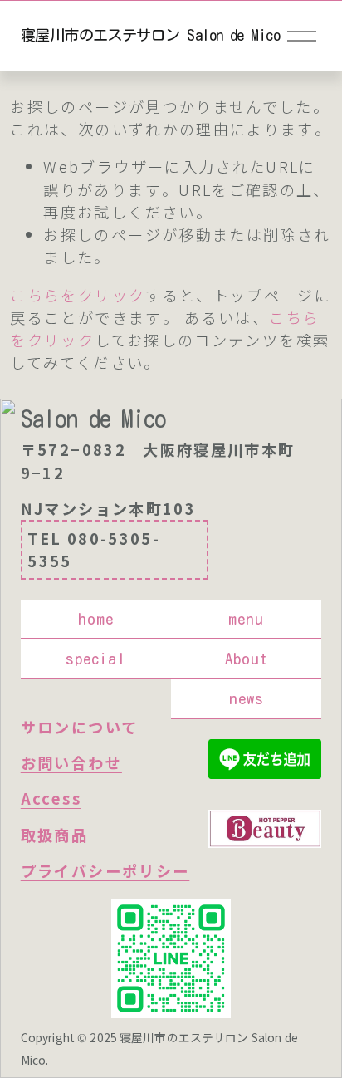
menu (246, 618)
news (246, 698)
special (96, 658)
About (246, 658)
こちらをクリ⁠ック (77, 295)
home (96, 618)
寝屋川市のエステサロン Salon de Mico (150, 34)
